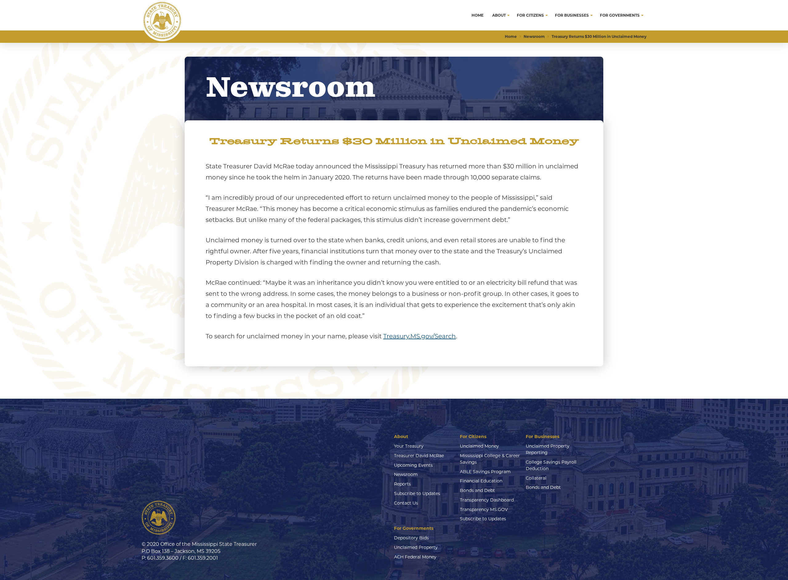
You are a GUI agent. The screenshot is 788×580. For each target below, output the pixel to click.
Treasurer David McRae (419, 455)
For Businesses (542, 436)
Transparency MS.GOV (484, 509)
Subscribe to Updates (417, 493)
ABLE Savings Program (485, 471)
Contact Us (406, 503)
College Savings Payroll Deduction (551, 465)
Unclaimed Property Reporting (547, 449)
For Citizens (473, 436)
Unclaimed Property (416, 547)
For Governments (413, 528)
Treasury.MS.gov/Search (419, 336)
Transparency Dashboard (487, 500)
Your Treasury (409, 446)
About (401, 436)
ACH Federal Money (415, 557)
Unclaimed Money (479, 446)
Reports (402, 484)
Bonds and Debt (477, 490)
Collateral (536, 478)
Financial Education (481, 481)
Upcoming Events (413, 465)
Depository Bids (411, 538)
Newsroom (406, 474)
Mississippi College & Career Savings (490, 459)
